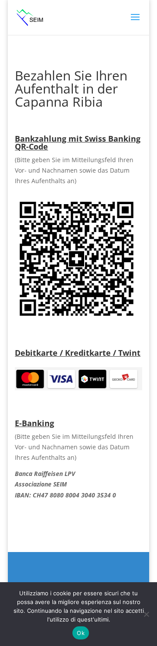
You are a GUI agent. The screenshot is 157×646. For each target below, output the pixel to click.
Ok (81, 632)
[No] (146, 614)
